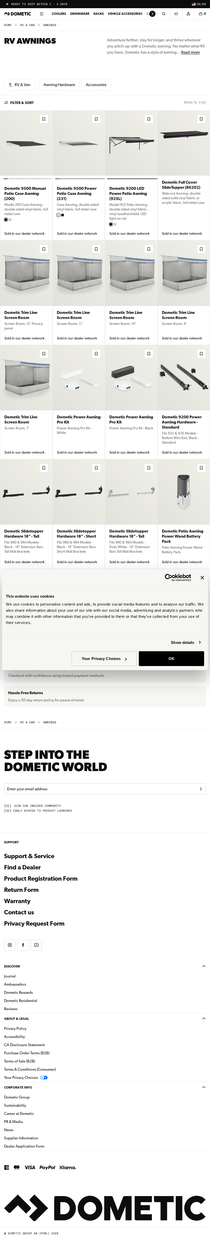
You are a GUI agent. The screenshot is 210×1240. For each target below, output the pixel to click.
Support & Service (29, 856)
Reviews (10, 1009)
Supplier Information (21, 1138)
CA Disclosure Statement (24, 1045)
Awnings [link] (49, 25)
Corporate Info (18, 1087)
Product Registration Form (41, 878)
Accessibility (14, 1036)
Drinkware (79, 14)
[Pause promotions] (7, 4)
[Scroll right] (152, 14)
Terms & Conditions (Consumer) (30, 1069)
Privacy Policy (15, 1028)
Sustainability (15, 1105)
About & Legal (16, 1019)
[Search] (164, 13)
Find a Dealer (22, 867)
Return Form (21, 889)
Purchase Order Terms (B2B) (26, 1053)
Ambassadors (15, 984)
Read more (190, 52)
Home (8, 25)
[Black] (5, 219)
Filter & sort (22, 103)
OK (171, 658)
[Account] (188, 13)
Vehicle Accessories (125, 14)
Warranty (17, 901)
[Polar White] (10, 219)
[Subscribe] (201, 789)
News (25, 1129)
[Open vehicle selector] (176, 13)
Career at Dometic (35, 1113)
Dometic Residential (36, 1000)
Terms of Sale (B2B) (19, 1061)
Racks (98, 14)
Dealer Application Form (40, 1146)
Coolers (59, 14)
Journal (10, 976)
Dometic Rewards (18, 992)
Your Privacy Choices (101, 658)
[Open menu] (41, 13)
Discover (12, 966)
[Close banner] (202, 577)
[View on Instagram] (9, 945)
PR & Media (29, 1121)
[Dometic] (17, 14)
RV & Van (27, 25)
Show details (182, 642)
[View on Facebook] (23, 945)
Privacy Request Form (34, 923)
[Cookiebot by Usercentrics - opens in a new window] (168, 577)
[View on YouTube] (36, 945)
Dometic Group (33, 1097)
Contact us (19, 912)
